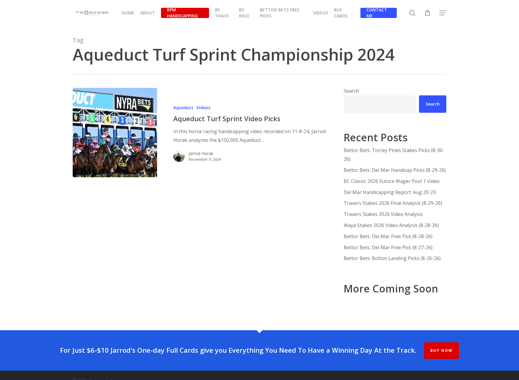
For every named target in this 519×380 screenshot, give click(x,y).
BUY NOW (441, 350)
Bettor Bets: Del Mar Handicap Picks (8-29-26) (395, 170)
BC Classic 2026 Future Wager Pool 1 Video (392, 181)
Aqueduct (183, 107)
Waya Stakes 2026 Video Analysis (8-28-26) (391, 225)
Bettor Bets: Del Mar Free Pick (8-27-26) (388, 247)
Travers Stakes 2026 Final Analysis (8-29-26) (393, 203)
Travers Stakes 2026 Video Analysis (383, 214)
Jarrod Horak (201, 153)
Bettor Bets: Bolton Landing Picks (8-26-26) (392, 258)
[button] (443, 13)
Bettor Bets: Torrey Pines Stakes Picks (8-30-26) (394, 154)
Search (351, 91)
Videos (203, 107)
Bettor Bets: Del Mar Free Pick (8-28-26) (388, 236)
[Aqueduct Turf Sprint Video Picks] (115, 132)
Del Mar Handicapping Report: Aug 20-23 (390, 192)
